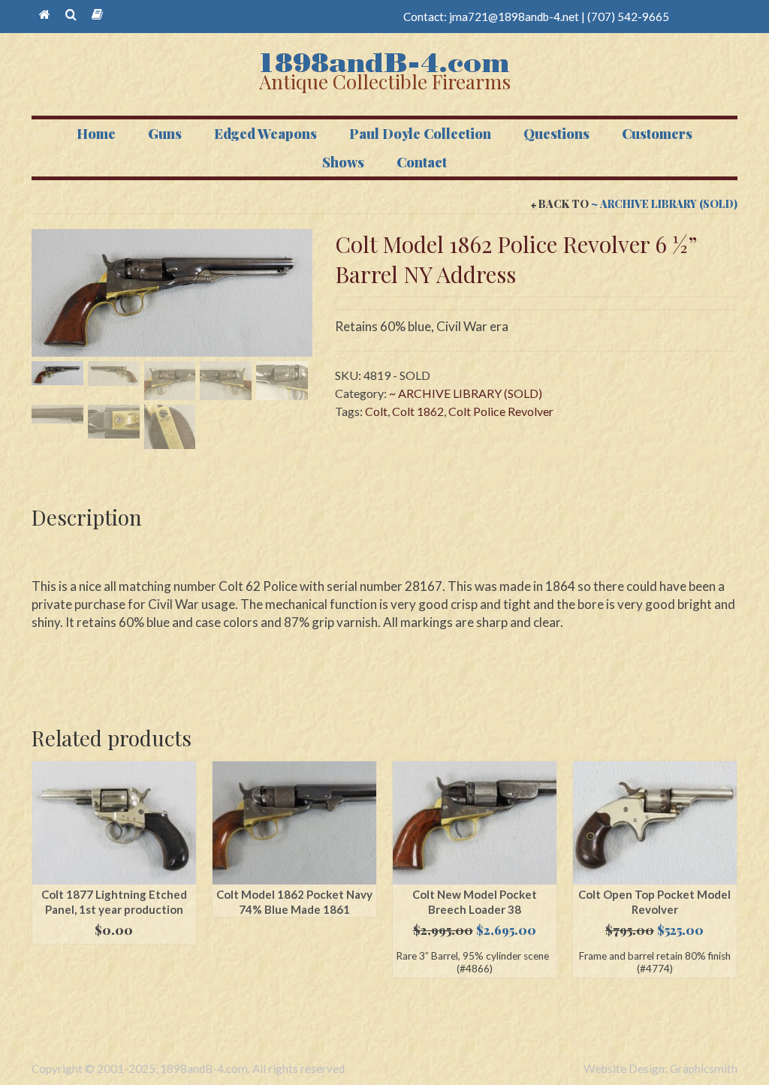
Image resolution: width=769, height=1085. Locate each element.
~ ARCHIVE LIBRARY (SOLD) (664, 204)
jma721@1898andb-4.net (514, 16)
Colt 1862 (418, 411)
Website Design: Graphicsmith (660, 1068)
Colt (376, 411)
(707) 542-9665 (628, 16)
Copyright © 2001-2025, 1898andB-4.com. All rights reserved (188, 1068)
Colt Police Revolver (500, 411)
